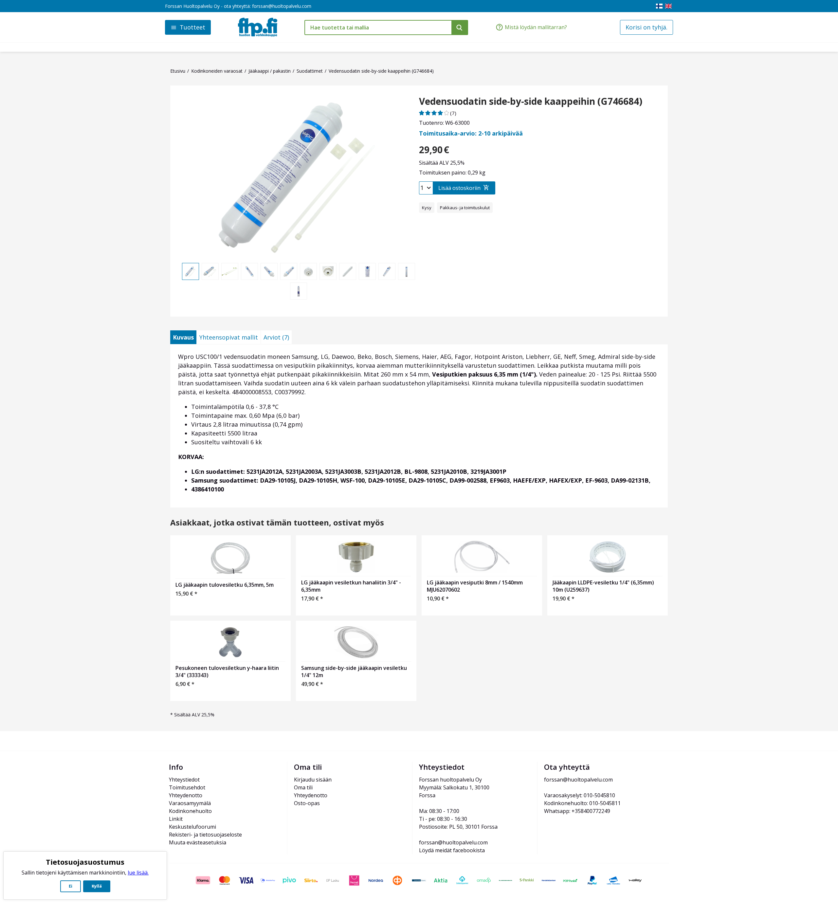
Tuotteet (192, 27)
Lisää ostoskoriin (459, 188)
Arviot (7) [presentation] (276, 337)
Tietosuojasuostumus (85, 861)
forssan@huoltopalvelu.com (281, 6)
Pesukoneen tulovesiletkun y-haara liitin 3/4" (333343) (227, 671)
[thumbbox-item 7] (308, 271)
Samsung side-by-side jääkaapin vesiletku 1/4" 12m (354, 671)
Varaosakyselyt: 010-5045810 (579, 795)
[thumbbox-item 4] (249, 271)
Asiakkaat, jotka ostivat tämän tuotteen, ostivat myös (277, 522)
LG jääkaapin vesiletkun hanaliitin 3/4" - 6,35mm (351, 586)
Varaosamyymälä (190, 803)
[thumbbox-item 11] (386, 271)
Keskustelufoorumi (192, 826)
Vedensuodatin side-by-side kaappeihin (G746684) (530, 101)
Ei (70, 886)
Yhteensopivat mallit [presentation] (228, 337)
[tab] (183, 337)
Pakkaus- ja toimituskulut (465, 208)
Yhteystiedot (184, 779)
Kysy (426, 208)
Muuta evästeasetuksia (197, 842)
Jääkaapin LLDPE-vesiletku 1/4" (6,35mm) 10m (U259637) (603, 586)
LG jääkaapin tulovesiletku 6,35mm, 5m (224, 584)
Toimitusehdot (187, 787)
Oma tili (303, 787)
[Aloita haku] (459, 27)
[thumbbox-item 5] (269, 271)
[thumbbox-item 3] (229, 271)
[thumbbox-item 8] (328, 271)
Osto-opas (307, 803)
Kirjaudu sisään (313, 779)
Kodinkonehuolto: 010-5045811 (582, 803)
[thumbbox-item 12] (406, 271)
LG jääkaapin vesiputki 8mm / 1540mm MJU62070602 (475, 586)
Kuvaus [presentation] (183, 337)
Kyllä (97, 886)
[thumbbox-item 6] (288, 271)
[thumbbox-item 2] (210, 271)
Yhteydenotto (185, 795)
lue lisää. (138, 872)
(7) (453, 113)
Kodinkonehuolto (190, 811)
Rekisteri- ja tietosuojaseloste (205, 834)
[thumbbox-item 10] (367, 271)
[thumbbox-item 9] (347, 271)
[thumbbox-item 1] (190, 271)
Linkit (176, 818)
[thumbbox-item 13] (298, 291)
